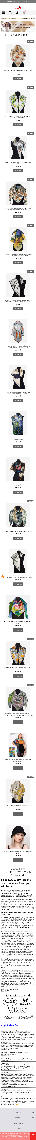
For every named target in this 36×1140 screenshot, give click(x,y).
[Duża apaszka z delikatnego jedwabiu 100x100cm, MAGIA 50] (18, 469)
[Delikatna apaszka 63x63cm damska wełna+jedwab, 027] (18, 653)
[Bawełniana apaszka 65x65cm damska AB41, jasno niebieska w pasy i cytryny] (18, 101)
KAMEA (15, 919)
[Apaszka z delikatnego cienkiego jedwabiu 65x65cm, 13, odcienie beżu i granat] (18, 377)
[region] (18, 18)
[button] (3, 12)
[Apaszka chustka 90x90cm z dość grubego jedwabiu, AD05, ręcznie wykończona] (18, 331)
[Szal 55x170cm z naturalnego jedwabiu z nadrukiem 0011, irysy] (18, 423)
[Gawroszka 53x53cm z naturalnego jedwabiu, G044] (18, 55)
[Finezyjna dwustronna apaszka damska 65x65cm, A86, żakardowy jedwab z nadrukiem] (18, 239)
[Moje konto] (17, 12)
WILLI (10, 919)
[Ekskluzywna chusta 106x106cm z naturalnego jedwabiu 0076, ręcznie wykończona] (18, 193)
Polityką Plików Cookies (13, 1135)
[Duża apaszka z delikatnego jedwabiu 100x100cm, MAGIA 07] (18, 607)
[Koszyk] (24, 12)
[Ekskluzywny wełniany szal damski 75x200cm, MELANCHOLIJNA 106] (18, 745)
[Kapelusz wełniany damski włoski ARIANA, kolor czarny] (18, 837)
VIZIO (21, 919)
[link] (18, 26)
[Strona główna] (18, 7)
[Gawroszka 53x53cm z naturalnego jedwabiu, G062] (18, 791)
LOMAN (18, 965)
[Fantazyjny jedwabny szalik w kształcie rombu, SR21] (18, 147)
